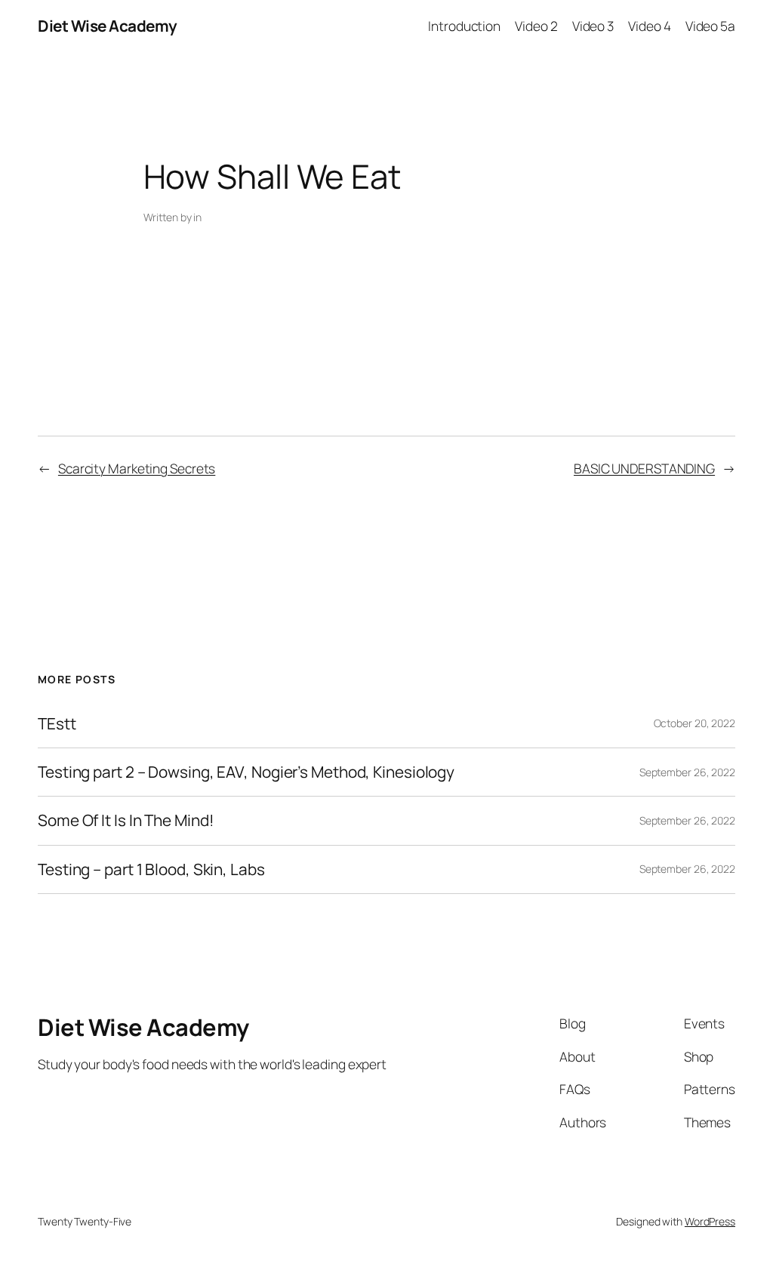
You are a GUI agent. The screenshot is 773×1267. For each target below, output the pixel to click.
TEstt (57, 723)
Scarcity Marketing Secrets (136, 468)
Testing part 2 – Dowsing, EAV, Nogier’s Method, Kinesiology (246, 772)
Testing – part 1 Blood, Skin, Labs (151, 869)
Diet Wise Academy (107, 25)
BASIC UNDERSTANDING (644, 468)
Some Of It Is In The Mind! (126, 820)
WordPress (710, 1221)
